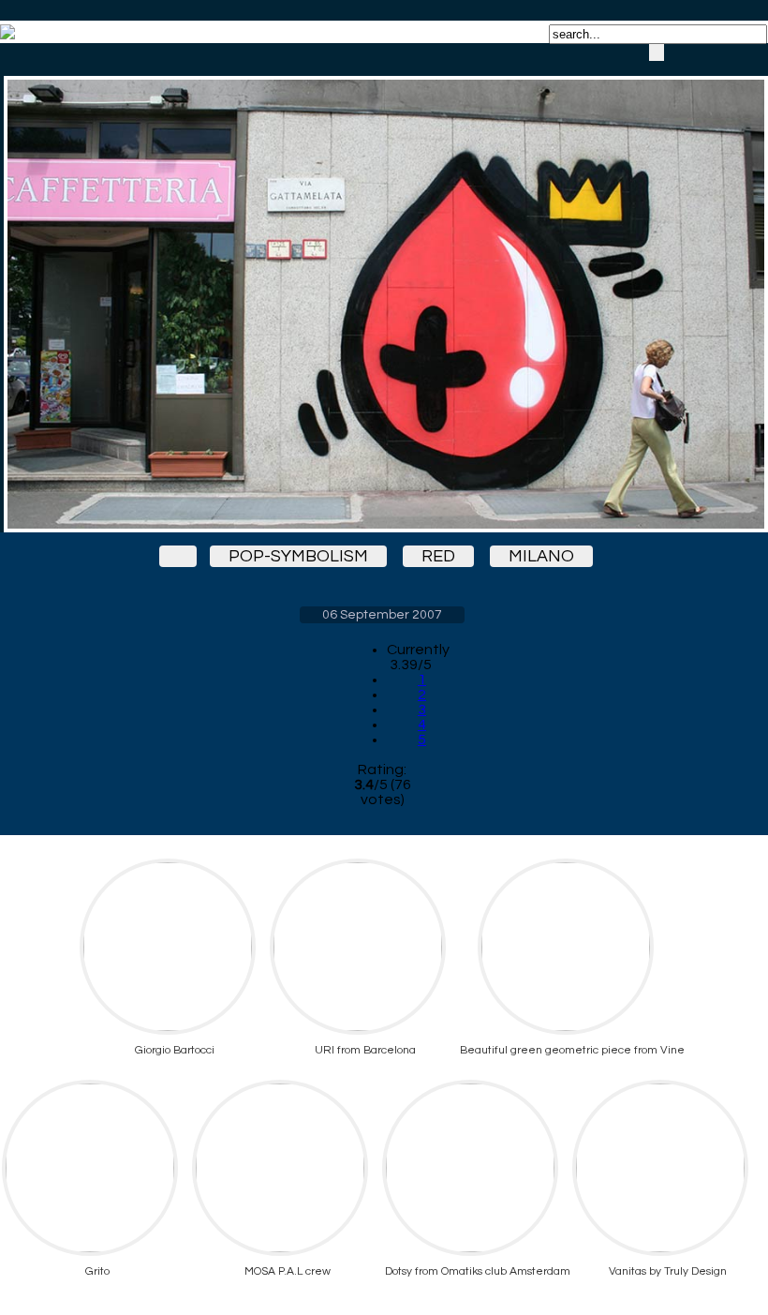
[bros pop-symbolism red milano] (382, 287)
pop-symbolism (298, 556)
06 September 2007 (382, 614)
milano (541, 556)
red (438, 556)
